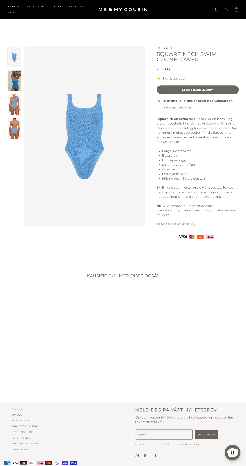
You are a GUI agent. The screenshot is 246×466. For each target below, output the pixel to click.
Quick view (34, 365)
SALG (11, 12)
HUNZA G (164, 48)
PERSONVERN (21, 449)
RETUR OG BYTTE (22, 432)
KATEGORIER (36, 6)
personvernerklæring (187, 445)
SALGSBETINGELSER (25, 443)
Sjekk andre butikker (177, 107)
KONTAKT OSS (20, 420)
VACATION (76, 6)
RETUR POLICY (21, 437)
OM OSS (17, 414)
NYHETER (15, 6)
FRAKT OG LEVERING (25, 426)
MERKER (58, 6)
